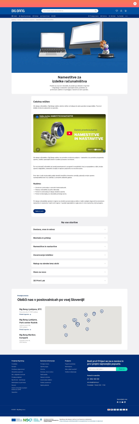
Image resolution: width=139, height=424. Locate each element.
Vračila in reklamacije (70, 372)
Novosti (14, 385)
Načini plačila (43, 374)
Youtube (122, 402)
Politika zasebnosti (45, 382)
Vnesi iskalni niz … (53, 11)
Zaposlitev (14, 392)
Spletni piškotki (44, 385)
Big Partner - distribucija (18, 380)
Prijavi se (122, 369)
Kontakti (14, 366)
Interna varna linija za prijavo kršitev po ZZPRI (19, 388)
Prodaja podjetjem (17, 377)
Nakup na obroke (45, 377)
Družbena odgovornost (18, 369)
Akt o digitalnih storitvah (18, 374)
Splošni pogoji (44, 366)
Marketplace (68, 366)
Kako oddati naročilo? (71, 369)
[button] (77, 325)
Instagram (120, 402)
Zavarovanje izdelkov (46, 380)
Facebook (117, 402)
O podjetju (14, 364)
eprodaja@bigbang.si (93, 382)
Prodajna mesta (44, 364)
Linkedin (125, 402)
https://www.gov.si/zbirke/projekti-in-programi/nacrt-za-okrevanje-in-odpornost (81, 421)
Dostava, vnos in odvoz (46, 372)
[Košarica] (125, 11)
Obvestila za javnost (17, 372)
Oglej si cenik (39, 211)
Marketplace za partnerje (19, 382)
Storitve (42, 369)
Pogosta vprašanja (70, 364)
